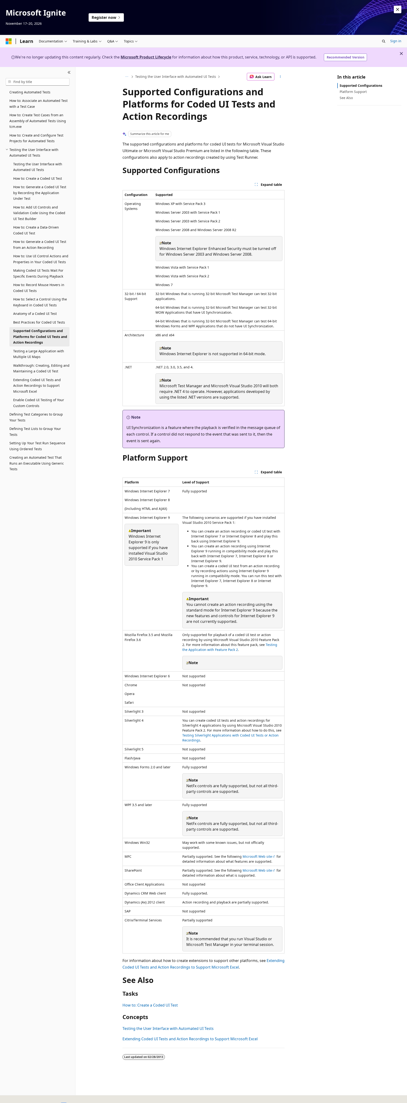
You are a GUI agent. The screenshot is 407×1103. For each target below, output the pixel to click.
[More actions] (280, 76)
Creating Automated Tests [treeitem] (29, 92)
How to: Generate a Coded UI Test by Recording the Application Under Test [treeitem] (39, 193)
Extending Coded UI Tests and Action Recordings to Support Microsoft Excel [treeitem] (37, 386)
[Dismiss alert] (397, 9)
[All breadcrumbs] (126, 76)
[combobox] (37, 82)
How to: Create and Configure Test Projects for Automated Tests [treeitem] (36, 138)
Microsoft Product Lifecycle (146, 57)
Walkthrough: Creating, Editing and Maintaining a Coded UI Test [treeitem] (41, 368)
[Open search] (383, 41)
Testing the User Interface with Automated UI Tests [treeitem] (37, 167)
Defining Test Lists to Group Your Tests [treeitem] (35, 431)
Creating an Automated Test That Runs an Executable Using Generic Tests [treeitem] (36, 463)
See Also (346, 98)
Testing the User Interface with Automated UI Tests (175, 76)
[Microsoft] (9, 41)
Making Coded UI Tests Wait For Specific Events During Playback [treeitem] (38, 273)
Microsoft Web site (257, 856)
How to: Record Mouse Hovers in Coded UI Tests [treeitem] (38, 288)
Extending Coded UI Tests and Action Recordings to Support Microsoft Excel (190, 1038)
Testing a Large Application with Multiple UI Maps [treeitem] (38, 354)
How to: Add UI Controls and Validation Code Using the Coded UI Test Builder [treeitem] (39, 213)
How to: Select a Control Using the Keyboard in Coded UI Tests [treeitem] (40, 302)
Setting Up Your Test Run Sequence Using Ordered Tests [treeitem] (37, 446)
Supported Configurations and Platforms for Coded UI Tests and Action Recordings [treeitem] (40, 337)
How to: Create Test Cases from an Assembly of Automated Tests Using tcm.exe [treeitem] (37, 121)
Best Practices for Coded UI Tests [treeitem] (39, 322)
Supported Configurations (361, 85)
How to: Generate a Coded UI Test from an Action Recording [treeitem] (39, 244)
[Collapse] (69, 72)
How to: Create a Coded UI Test (150, 1005)
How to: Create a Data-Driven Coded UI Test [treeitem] (36, 230)
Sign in (395, 41)
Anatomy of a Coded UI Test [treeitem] (35, 313)
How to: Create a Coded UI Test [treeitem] (37, 178)
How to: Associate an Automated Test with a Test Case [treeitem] (38, 103)
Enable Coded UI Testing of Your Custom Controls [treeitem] (38, 403)
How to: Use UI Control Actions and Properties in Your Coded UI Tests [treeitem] (40, 259)
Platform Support (353, 91)
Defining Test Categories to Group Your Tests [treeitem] (36, 417)
